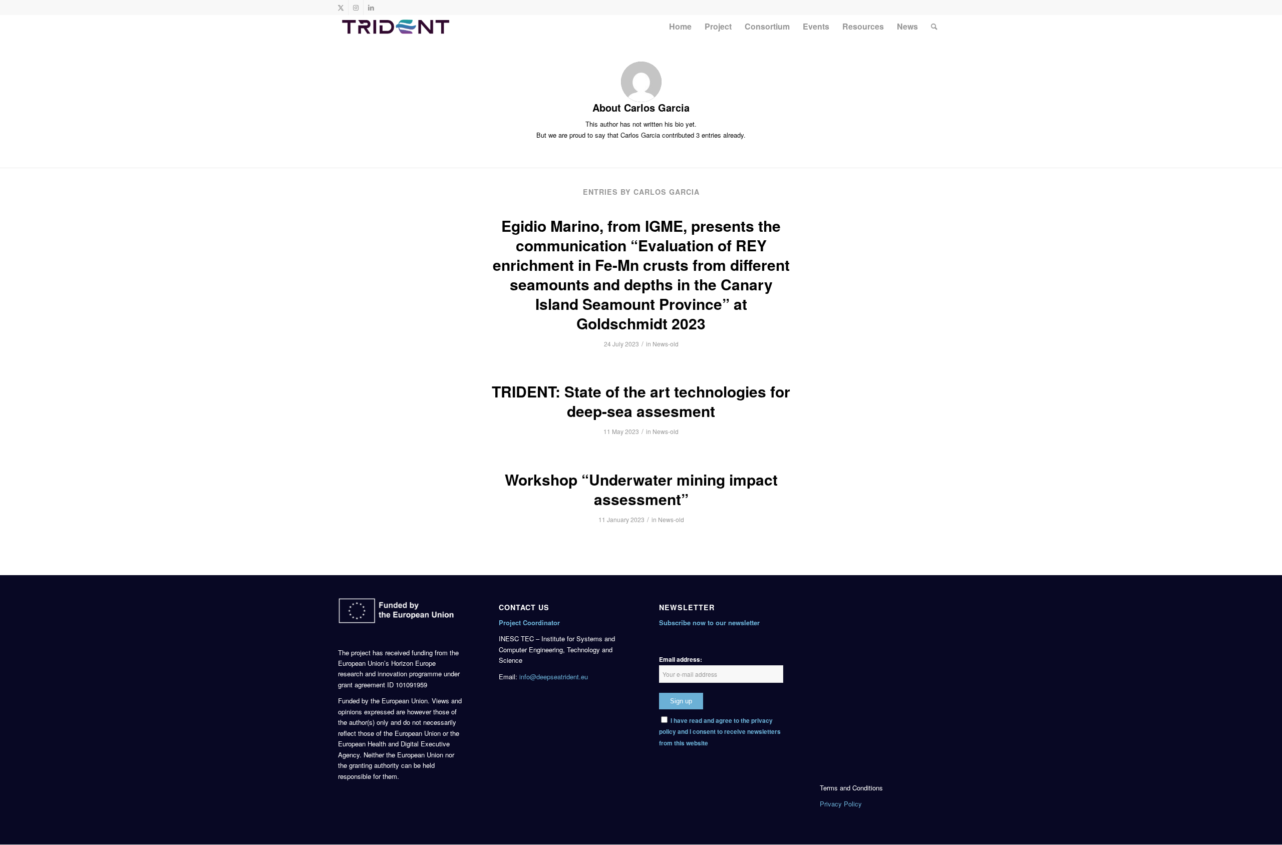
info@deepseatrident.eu (553, 676)
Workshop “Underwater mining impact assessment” (641, 489)
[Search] (934, 26)
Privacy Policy (841, 803)
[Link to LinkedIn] (371, 7)
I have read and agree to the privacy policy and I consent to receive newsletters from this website (720, 731)
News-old (666, 343)
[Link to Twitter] (341, 7)
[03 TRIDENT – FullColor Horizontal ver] (395, 26)
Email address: (680, 659)
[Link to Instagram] (356, 7)
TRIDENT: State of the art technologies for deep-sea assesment (641, 400)
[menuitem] (680, 26)
